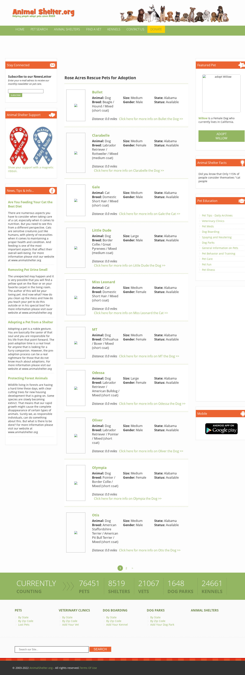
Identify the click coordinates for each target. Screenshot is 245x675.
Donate (156, 29)
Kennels (113, 29)
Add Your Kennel (117, 624)
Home (20, 29)
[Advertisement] (122, 44)
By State (23, 617)
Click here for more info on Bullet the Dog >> (151, 119)
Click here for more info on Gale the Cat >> (149, 214)
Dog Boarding (210, 231)
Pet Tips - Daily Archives (217, 215)
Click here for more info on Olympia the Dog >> (128, 498)
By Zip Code (25, 621)
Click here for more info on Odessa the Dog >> (152, 404)
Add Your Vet (70, 624)
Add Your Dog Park (162, 624)
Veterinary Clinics (213, 221)
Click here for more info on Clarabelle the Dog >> (129, 170)
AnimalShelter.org (41, 668)
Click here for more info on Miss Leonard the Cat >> (131, 313)
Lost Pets (23, 624)
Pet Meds (208, 226)
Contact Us (135, 29)
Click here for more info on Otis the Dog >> (149, 550)
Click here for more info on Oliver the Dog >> (151, 451)
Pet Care (207, 259)
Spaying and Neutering (217, 237)
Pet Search (39, 29)
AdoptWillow (221, 136)
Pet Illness (208, 270)
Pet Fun (207, 264)
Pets (18, 610)
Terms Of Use (88, 668)
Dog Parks (208, 242)
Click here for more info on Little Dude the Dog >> (129, 265)
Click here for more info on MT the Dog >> (149, 356)
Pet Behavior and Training (218, 253)
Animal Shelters (67, 29)
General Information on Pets (220, 248)
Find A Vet (93, 29)
